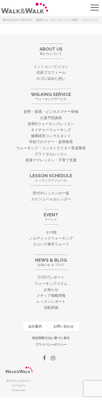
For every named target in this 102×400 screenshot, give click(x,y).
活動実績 (51, 307)
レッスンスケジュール (51, 177)
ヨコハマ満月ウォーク (51, 244)
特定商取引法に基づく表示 (51, 338)
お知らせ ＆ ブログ (51, 262)
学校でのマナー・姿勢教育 (51, 142)
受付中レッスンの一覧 (51, 193)
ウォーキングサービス (51, 96)
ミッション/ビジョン (51, 66)
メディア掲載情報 (51, 295)
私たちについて (51, 51)
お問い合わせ (63, 326)
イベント (51, 216)
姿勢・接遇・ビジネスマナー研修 (51, 111)
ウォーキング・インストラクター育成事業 (51, 148)
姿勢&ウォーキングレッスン (51, 124)
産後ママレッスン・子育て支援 (51, 160)
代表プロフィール (51, 72)
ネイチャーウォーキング (51, 130)
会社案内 (35, 326)
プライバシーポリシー (51, 344)
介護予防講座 (51, 118)
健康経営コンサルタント (51, 136)
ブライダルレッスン (51, 154)
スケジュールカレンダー (51, 199)
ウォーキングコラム (51, 283)
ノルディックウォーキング (51, 238)
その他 (51, 232)
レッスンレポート (51, 301)
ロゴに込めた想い (51, 78)
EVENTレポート (51, 277)
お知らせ (51, 289)
